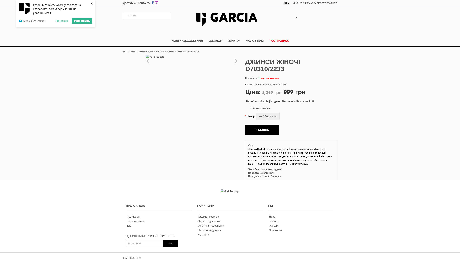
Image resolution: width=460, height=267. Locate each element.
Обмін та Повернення (211, 225)
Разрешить (82, 20)
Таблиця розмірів (260, 108)
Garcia (257, 101)
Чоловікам (255, 40)
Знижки (273, 221)
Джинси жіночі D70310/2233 (183, 51)
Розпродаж (279, 40)
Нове (272, 216)
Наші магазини (135, 221)
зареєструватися (325, 3)
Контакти (144, 3)
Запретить (62, 20)
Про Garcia (133, 216)
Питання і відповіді (209, 230)
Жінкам (234, 40)
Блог (129, 225)
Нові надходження (187, 40)
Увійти (300, 3)
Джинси (215, 40)
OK (170, 243)
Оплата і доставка (209, 221)
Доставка (129, 3)
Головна (131, 51)
